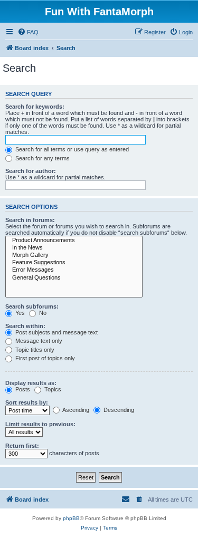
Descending (118, 410)
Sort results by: (26, 402)
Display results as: (30, 383)
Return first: (22, 446)
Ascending (75, 410)
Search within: (25, 326)
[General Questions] (74, 278)
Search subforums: (32, 306)
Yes (19, 313)
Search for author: (30, 171)
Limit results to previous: (40, 424)
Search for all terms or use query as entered (71, 149)
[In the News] (74, 248)
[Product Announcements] (74, 240)
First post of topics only (44, 358)
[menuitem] (28, 32)
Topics (52, 389)
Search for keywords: (34, 106)
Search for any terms (42, 158)
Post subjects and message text (56, 332)
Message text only (38, 341)
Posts (22, 389)
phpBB (71, 518)
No (41, 313)
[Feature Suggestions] (74, 262)
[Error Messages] (74, 270)
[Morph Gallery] (74, 255)
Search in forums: (30, 220)
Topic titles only (34, 350)
